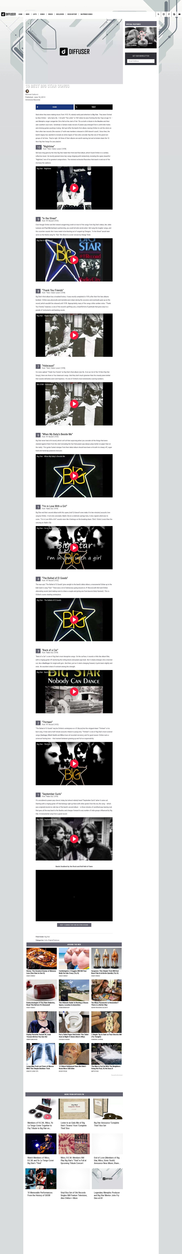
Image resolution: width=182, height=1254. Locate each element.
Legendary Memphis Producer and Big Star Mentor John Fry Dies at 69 (107, 1195)
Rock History (72, 14)
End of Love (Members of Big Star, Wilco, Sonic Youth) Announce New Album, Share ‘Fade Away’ (106, 1160)
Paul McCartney (51, 228)
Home (20, 14)
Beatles (100, 121)
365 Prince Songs (86, 14)
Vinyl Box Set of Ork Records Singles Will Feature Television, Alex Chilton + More (74, 1195)
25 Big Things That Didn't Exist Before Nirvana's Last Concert (139, 44)
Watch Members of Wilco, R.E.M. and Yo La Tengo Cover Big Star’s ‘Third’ (40, 1160)
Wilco (62, 735)
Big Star (95, 114)
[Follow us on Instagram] (163, 14)
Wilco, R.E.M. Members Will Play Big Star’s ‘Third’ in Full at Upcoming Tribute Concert (73, 1160)
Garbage (44, 735)
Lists (35, 14)
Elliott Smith (52, 735)
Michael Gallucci (31, 94)
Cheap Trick (85, 235)
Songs (42, 14)
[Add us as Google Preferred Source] (174, 14)
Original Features (53, 940)
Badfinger (46, 663)
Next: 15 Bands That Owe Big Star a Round (74, 925)
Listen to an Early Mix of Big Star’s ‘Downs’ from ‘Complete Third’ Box (74, 1126)
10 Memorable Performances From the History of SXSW (39, 1194)
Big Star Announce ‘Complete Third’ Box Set (106, 1124)
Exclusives (60, 14)
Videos (50, 14)
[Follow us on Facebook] (168, 14)
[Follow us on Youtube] (179, 14)
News (27, 14)
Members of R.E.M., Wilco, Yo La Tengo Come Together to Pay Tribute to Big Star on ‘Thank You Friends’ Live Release (40, 1126)
